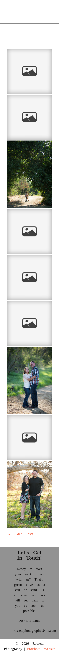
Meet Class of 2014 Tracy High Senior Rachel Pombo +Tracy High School (28, 262)
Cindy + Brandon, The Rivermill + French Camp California (25, 102)
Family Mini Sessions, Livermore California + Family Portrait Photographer (29, 308)
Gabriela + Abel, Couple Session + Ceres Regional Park (28, 55)
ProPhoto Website (41, 649)
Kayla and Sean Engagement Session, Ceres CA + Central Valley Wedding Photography (29, 354)
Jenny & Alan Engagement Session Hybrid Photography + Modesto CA (28, 423)
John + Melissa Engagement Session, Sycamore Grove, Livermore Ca (27, 469)
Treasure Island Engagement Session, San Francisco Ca (28, 216)
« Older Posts (20, 534)
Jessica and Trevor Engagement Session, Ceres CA (29, 147)
